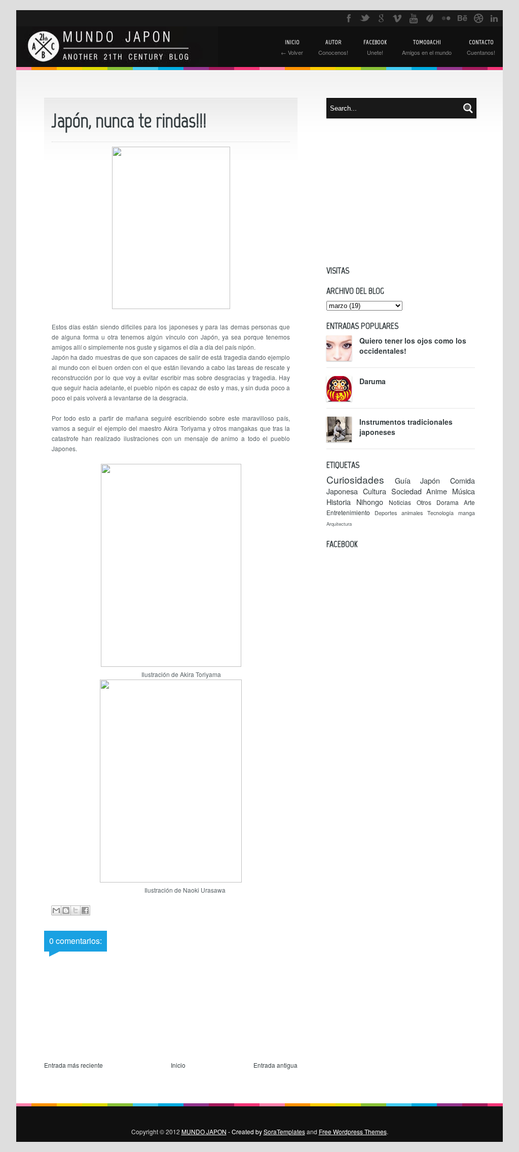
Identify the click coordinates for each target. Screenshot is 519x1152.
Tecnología (440, 513)
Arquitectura (339, 523)
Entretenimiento (348, 512)
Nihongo (369, 501)
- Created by (266, 1131)
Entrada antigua (275, 1065)
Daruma (372, 381)
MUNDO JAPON (204, 1131)
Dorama (447, 502)
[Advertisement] (400, 191)
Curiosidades (355, 479)
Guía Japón (417, 480)
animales (412, 513)
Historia (338, 501)
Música (463, 491)
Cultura (374, 491)
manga (466, 513)
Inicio (178, 1065)
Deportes (386, 513)
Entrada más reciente (73, 1065)
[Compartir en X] (75, 910)
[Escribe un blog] (66, 910)
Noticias (400, 502)
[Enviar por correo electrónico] (56, 910)
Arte (469, 502)
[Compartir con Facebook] (85, 910)
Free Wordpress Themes (353, 1131)
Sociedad (406, 491)
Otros (424, 502)
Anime (436, 491)
